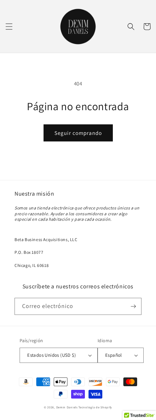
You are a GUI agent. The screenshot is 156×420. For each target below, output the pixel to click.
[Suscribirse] (133, 306)
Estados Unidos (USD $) (51, 355)
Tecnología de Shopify (95, 407)
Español (113, 355)
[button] (9, 27)
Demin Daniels (67, 407)
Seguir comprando (78, 132)
